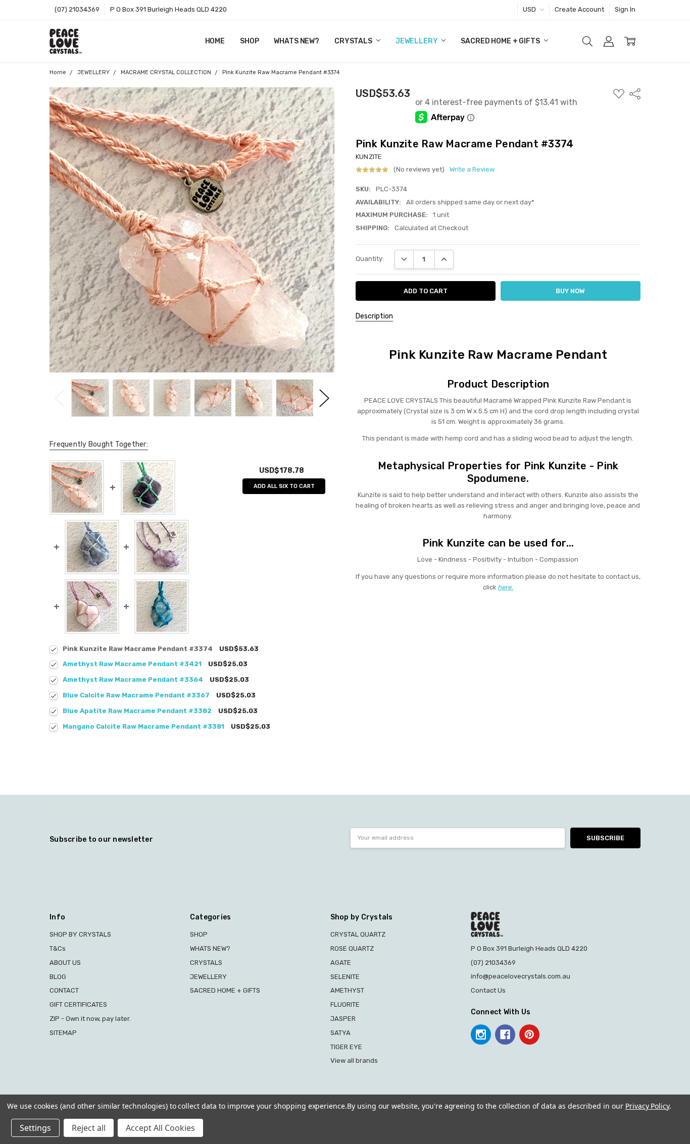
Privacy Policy (647, 1106)
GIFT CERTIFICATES (78, 1004)
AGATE (340, 962)
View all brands (354, 1060)
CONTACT (64, 990)
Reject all (89, 1127)
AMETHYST (347, 990)
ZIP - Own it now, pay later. (90, 1018)
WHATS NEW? (296, 41)
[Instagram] (481, 1034)
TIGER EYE (346, 1047)
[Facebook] (505, 1034)
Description (374, 316)
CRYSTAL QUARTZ (357, 934)
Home (215, 41)
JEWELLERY (417, 41)
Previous (60, 398)
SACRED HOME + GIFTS (501, 41)
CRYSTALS (354, 41)
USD (530, 9)
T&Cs (58, 948)
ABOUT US (65, 962)
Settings (35, 1127)
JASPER (343, 1018)
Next (324, 398)
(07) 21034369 (77, 9)
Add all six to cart (284, 486)
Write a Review (472, 169)
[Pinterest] (529, 1034)
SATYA (340, 1033)
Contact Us (488, 990)
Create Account (579, 9)
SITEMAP (63, 1033)
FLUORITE (345, 1004)
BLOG (58, 976)
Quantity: (370, 258)
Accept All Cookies (160, 1127)
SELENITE (345, 976)
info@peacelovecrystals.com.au (520, 976)
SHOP (249, 41)
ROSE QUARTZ (352, 948)
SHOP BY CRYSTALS (80, 934)
